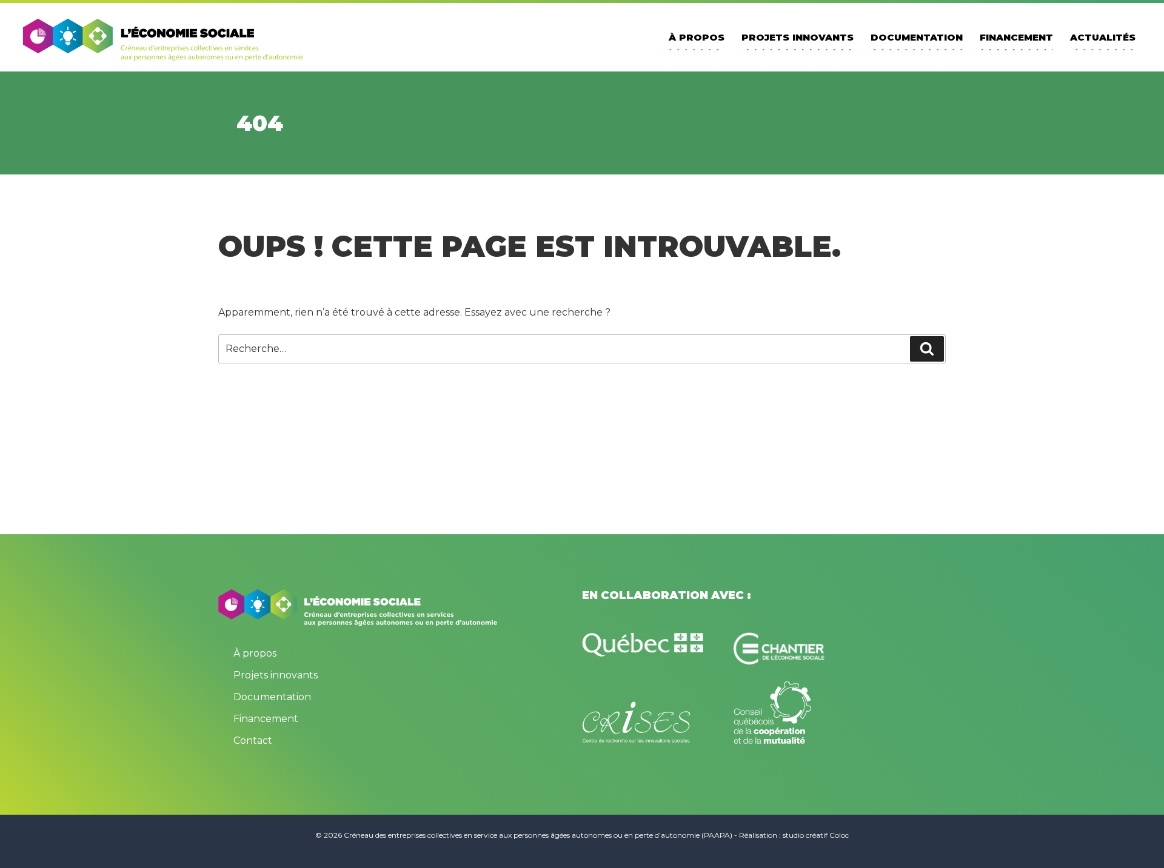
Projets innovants (797, 37)
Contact (252, 740)
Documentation (917, 37)
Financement (1016, 37)
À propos (696, 37)
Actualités (1103, 37)
